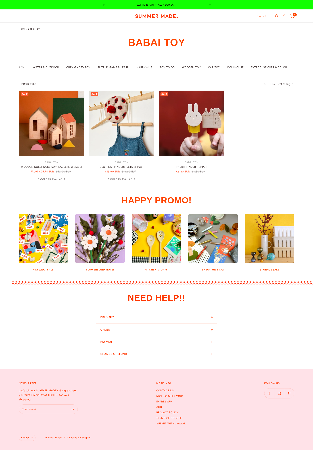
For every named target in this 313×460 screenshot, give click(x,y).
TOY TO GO (167, 67)
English (261, 16)
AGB (159, 406)
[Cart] (292, 16)
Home (22, 28)
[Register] (72, 409)
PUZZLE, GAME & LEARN (113, 67)
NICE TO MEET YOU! (169, 396)
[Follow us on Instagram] (279, 393)
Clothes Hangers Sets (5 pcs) (122, 166)
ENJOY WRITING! (213, 269)
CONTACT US (165, 390)
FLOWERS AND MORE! (100, 269)
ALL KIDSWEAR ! (167, 4)
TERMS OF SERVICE (169, 418)
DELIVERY (107, 317)
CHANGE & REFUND (113, 353)
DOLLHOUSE (235, 67)
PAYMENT (107, 341)
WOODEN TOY (191, 67)
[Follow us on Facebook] (269, 393)
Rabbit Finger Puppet (191, 166)
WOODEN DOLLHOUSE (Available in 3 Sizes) (51, 166)
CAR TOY (214, 67)
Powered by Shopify (79, 437)
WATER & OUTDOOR (46, 67)
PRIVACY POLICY (167, 412)
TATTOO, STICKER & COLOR (269, 67)
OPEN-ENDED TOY (78, 67)
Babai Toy (52, 162)
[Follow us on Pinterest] (289, 393)
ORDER (105, 329)
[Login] (284, 16)
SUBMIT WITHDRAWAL (171, 423)
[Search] (276, 16)
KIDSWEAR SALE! (44, 269)
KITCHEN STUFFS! (157, 269)
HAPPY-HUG (145, 67)
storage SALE (269, 269)
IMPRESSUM (164, 401)
